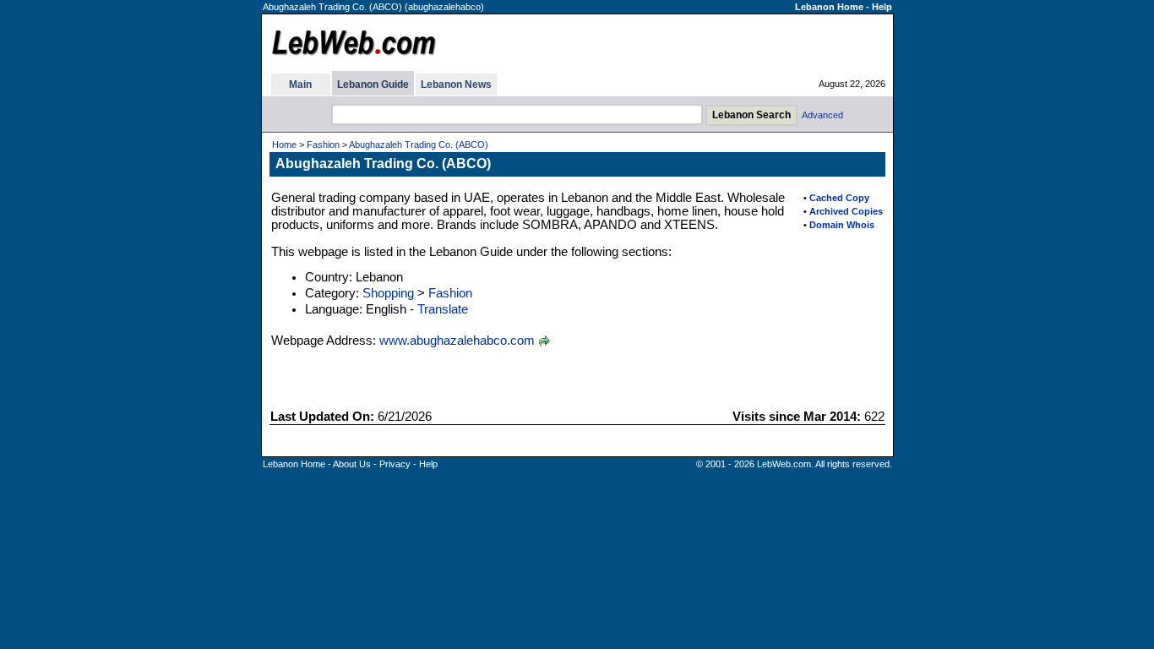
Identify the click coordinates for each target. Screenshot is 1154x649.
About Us (352, 464)
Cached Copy (839, 198)
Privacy (395, 464)
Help (882, 7)
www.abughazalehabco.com (457, 340)
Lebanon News (456, 84)
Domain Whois (841, 225)
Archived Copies (846, 211)
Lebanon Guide (373, 84)
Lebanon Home (829, 7)
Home (284, 144)
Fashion (323, 144)
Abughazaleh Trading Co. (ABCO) (418, 144)
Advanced (822, 115)
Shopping (388, 293)
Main (300, 84)
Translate (442, 309)
